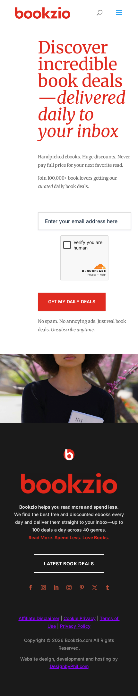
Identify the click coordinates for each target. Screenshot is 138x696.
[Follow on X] (95, 587)
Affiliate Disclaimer (39, 618)
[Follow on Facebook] (30, 587)
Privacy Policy (75, 626)
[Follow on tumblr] (107, 587)
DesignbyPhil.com (69, 666)
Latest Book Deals (69, 563)
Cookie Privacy (80, 618)
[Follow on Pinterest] (82, 587)
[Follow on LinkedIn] (56, 587)
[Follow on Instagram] (43, 587)
